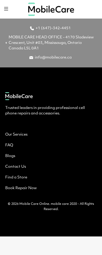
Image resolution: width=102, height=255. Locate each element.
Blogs (10, 156)
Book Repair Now (21, 188)
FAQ (9, 145)
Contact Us (15, 167)
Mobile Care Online (34, 204)
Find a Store (16, 177)
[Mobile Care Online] (51, 9)
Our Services (16, 135)
